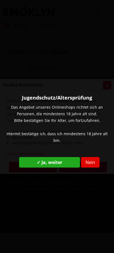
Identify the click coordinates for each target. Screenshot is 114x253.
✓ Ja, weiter (49, 162)
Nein (90, 162)
